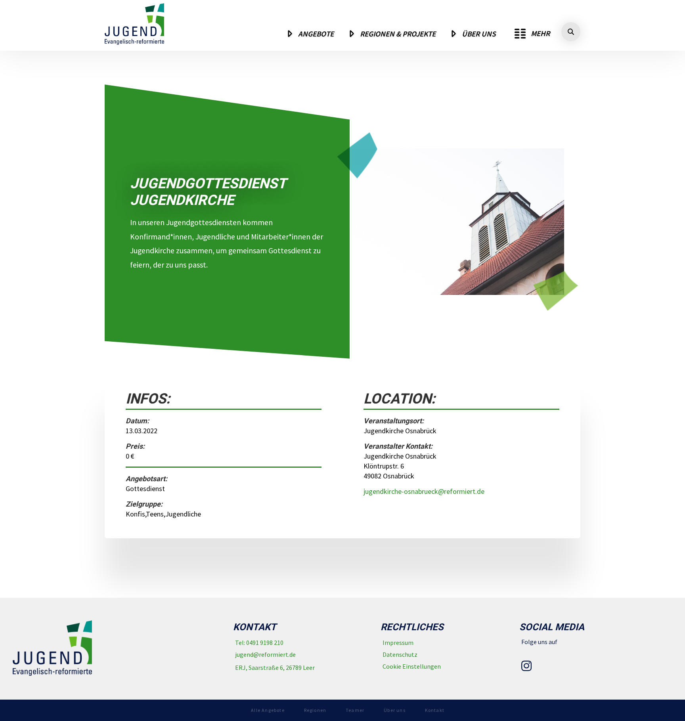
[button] (532, 34)
